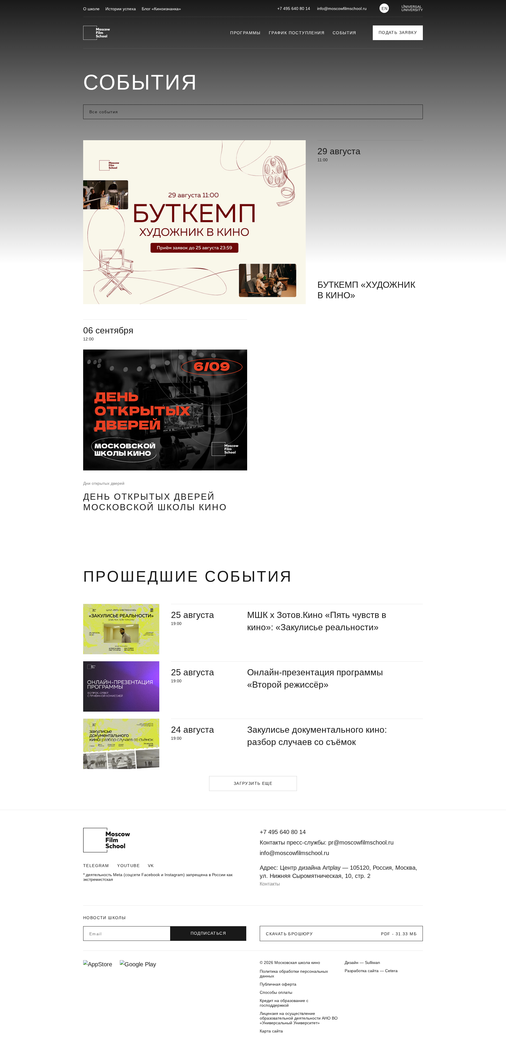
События (344, 32)
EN (385, 8)
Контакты (270, 883)
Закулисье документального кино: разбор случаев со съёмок (317, 736)
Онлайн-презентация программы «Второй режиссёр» (315, 678)
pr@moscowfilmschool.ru (361, 842)
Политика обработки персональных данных (294, 973)
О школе (91, 8)
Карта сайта (271, 1031)
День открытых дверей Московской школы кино (155, 502)
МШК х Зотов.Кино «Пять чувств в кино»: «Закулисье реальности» (316, 621)
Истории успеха (120, 8)
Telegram (96, 865)
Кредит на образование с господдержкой (284, 1003)
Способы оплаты (276, 992)
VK (151, 865)
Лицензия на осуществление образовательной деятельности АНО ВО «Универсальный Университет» (299, 1018)
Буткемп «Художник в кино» (366, 290)
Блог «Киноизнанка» (161, 8)
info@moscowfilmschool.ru (342, 8)
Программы (245, 32)
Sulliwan (372, 962)
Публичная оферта (278, 984)
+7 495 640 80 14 (293, 8)
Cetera (391, 970)
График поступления (296, 32)
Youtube (128, 865)
